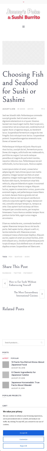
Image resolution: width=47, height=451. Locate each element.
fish (10, 257)
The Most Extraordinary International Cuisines (26, 294)
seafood (18, 257)
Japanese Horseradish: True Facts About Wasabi (25, 383)
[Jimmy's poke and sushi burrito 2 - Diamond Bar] (23, 13)
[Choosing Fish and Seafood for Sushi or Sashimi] (23, 53)
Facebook (6, 273)
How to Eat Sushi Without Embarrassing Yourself (22, 283)
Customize (23, 439)
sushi (27, 257)
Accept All (23, 433)
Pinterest (28, 273)
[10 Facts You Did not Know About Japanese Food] (5, 364)
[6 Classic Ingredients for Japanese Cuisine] (5, 374)
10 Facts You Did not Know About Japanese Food (27, 363)
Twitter (17, 273)
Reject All (23, 446)
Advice (30, 109)
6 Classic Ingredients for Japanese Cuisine (23, 373)
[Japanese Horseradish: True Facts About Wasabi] (5, 385)
